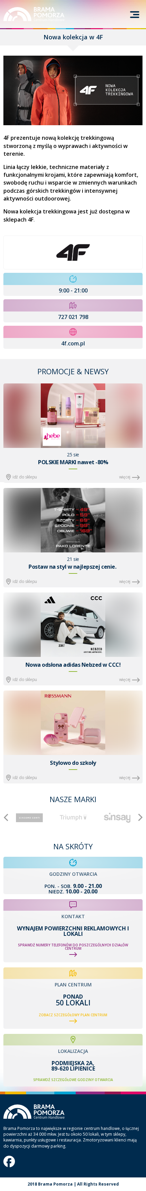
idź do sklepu (25, 477)
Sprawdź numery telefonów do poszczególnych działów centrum (73, 947)
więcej (124, 477)
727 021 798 (73, 317)
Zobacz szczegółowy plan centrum (73, 1015)
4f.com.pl (73, 343)
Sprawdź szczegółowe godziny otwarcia (73, 1079)
